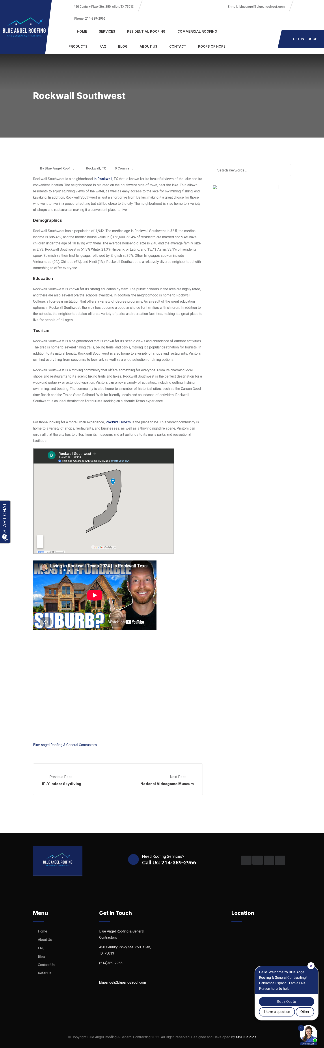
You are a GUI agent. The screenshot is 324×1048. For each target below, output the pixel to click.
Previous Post (60, 777)
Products (78, 46)
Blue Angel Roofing (59, 168)
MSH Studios (246, 1037)
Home (82, 31)
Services (107, 31)
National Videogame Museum (167, 784)
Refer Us (45, 973)
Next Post (178, 777)
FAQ (102, 46)
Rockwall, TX (96, 168)
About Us (148, 46)
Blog (123, 46)
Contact (177, 46)
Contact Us (46, 965)
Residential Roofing (146, 31)
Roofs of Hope (211, 46)
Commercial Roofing (197, 31)
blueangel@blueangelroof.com (256, 6)
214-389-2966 (89, 18)
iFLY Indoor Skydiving (61, 784)
